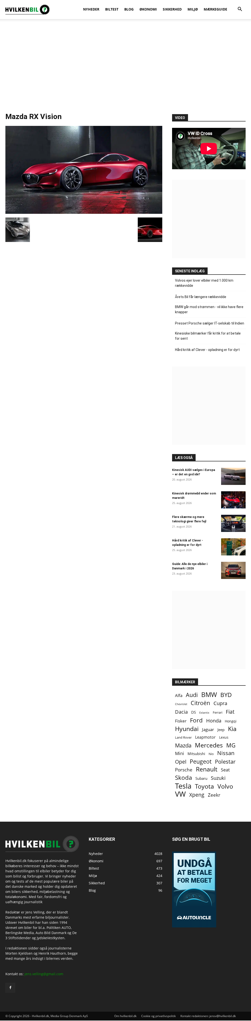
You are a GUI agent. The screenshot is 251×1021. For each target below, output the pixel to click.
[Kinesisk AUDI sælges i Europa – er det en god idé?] (233, 476)
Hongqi (231, 721)
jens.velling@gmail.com (44, 974)
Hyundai (187, 728)
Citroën (200, 703)
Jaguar (208, 729)
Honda (213, 720)
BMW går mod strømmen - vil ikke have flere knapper (209, 309)
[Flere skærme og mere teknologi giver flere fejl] (233, 523)
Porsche (183, 769)
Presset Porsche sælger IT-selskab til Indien (209, 323)
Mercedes (209, 745)
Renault (206, 769)
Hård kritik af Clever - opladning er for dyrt (207, 350)
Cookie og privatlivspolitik (158, 1016)
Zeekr (214, 795)
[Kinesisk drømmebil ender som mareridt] (233, 499)
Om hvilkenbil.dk (125, 1016)
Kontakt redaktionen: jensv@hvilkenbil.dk (208, 1016)
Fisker (181, 720)
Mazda (183, 745)
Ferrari (217, 712)
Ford (196, 720)
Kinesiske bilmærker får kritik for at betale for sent (208, 335)
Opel (180, 761)
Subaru (201, 778)
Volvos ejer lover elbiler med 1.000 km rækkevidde (204, 283)
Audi (192, 694)
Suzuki (218, 778)
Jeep (221, 729)
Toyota (204, 786)
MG (231, 745)
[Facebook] (10, 988)
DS (193, 712)
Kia (232, 728)
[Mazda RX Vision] (83, 212)
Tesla (183, 786)
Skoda (183, 777)
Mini (179, 753)
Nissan (226, 753)
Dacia (181, 711)
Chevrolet (181, 704)
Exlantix (204, 712)
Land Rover (183, 737)
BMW (209, 694)
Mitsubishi (196, 753)
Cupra (220, 703)
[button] (240, 9)
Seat (225, 769)
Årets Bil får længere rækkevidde (200, 297)
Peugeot (201, 761)
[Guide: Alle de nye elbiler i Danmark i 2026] (233, 570)
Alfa (178, 695)
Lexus (223, 737)
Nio (211, 754)
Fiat (230, 711)
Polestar (225, 761)
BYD (226, 694)
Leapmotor (205, 737)
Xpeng (196, 794)
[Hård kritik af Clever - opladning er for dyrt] (233, 546)
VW (180, 793)
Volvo (225, 786)
